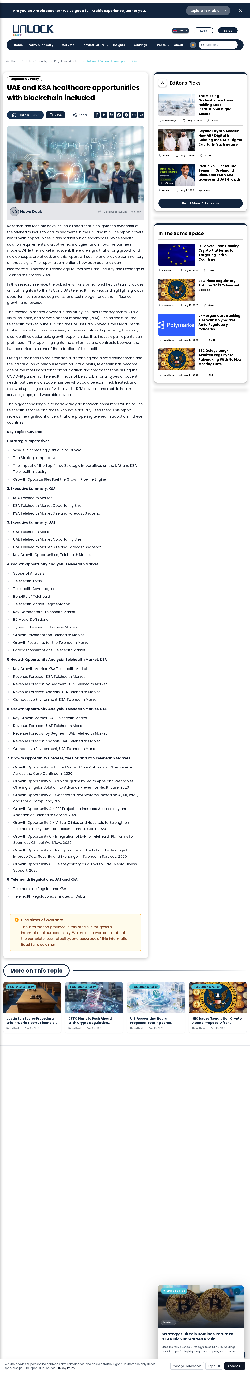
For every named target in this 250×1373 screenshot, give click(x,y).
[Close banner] (240, 10)
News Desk (31, 211)
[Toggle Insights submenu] (128, 44)
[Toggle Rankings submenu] (150, 44)
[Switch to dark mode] (193, 45)
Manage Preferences (187, 1366)
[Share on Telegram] (126, 115)
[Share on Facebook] (97, 115)
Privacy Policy (66, 1368)
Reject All (214, 1366)
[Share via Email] (134, 115)
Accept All (235, 1366)
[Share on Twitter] (104, 115)
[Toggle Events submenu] (168, 44)
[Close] (237, 1291)
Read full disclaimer (38, 944)
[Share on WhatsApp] (119, 115)
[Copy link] (141, 115)
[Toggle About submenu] (186, 44)
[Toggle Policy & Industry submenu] (56, 44)
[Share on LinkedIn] (111, 115)
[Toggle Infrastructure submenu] (107, 44)
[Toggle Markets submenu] (77, 44)
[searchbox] (218, 45)
